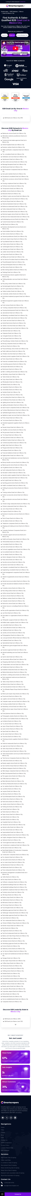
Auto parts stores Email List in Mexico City (13, 859)
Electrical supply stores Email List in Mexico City (15, 214)
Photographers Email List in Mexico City (13, 635)
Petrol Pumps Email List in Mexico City (12, 518)
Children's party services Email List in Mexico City (15, 196)
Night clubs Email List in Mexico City (12, 445)
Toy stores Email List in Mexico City (11, 723)
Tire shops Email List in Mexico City (11, 435)
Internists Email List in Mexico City (11, 330)
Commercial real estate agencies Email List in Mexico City (14, 141)
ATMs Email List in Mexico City (10, 778)
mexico (21, 11)
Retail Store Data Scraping (8, 1170)
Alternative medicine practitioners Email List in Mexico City (14, 136)
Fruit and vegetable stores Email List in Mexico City (16, 549)
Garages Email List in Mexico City (11, 958)
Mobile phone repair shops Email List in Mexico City (15, 710)
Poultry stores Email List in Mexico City (12, 244)
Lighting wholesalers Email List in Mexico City (14, 405)
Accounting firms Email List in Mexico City (13, 397)
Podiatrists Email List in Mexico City (11, 640)
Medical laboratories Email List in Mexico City (14, 672)
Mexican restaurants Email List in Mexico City (14, 981)
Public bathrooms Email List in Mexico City (13, 351)
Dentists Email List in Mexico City (11, 973)
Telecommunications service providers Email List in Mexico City (16, 754)
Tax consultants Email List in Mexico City (13, 154)
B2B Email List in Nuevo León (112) (14, 1021)
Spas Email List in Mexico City (10, 731)
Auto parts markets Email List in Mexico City (14, 174)
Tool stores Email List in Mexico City (12, 420)
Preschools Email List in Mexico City (12, 696)
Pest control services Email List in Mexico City (14, 162)
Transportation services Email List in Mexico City (15, 664)
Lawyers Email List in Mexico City (11, 791)
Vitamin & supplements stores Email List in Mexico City (15, 577)
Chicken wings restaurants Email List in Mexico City (16, 503)
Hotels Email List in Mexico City (10, 817)
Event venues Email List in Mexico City (12, 305)
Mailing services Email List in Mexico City (13, 257)
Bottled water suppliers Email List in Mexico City (15, 622)
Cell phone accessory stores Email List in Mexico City (15, 180)
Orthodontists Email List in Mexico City (12, 541)
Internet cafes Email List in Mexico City (12, 827)
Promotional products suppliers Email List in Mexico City (14, 275)
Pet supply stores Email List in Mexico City (13, 776)
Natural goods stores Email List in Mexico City (14, 465)
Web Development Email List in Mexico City (14, 773)
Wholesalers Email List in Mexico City (12, 382)
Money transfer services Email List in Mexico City (15, 462)
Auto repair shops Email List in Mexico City (13, 960)
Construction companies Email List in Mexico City (15, 854)
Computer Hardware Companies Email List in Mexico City (14, 531)
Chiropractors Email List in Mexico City (12, 188)
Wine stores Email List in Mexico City (12, 267)
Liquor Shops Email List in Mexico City (12, 726)
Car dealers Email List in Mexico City (12, 554)
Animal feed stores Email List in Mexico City (14, 323)
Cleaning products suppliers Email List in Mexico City (15, 740)
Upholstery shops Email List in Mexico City (13, 374)
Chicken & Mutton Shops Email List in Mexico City (15, 923)
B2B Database (14, 11)
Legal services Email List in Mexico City (12, 746)
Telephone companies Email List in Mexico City (15, 523)
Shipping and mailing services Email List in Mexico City (15, 526)
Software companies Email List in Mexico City (14, 882)
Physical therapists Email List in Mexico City (14, 264)
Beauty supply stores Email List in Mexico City (14, 763)
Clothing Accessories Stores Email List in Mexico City (15, 489)
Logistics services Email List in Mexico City (13, 699)
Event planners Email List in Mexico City (13, 713)
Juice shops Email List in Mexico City (12, 509)
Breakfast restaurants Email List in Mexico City (14, 669)
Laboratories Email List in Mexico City (12, 313)
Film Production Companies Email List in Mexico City (15, 170)
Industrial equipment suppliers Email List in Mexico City (15, 423)
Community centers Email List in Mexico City (14, 294)
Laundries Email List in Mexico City (11, 788)
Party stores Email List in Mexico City (12, 559)
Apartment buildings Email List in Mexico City (14, 884)
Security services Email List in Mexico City (13, 562)
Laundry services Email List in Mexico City (13, 632)
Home (2, 1127)
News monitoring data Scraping (10, 1167)
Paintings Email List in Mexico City (11, 272)
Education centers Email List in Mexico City (13, 472)
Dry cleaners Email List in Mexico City (12, 857)
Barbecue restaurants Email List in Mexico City (14, 206)
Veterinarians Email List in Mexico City (12, 900)
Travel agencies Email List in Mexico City (13, 842)
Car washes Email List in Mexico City (12, 786)
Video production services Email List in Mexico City (15, 500)
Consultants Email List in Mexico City (12, 544)
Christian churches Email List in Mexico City (14, 353)
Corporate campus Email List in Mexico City (14, 991)
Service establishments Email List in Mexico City (15, 999)
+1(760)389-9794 (9, 1182)
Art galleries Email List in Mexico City (12, 467)
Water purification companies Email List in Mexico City (15, 150)
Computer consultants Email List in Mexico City (14, 567)
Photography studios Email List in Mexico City (14, 716)
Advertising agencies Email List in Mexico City (14, 943)
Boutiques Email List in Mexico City (11, 450)
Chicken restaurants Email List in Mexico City (14, 506)
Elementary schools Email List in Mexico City (14, 706)
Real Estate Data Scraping (8, 1157)
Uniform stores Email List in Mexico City (12, 593)
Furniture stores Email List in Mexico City (13, 892)
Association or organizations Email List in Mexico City (15, 616)
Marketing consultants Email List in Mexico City (14, 315)
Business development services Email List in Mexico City (14, 227)
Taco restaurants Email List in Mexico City (13, 920)
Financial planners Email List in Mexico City (13, 686)
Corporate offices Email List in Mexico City (13, 989)
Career (3, 1132)
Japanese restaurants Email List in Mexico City (14, 477)
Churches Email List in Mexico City (11, 736)
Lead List (4, 35)
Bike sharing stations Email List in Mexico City (14, 269)
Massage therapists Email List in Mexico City (14, 164)
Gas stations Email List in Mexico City (12, 521)
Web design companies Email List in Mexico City (15, 771)
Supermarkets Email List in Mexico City (12, 832)
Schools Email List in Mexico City (11, 976)
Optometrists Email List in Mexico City (12, 643)
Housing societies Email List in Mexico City (13, 704)
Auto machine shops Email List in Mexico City (14, 765)
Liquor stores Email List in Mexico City (12, 729)
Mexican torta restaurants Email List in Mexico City (15, 216)
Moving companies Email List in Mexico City (14, 343)
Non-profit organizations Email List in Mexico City (15, 610)
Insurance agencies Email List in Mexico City (14, 650)
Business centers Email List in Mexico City (13, 147)
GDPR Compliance (6, 1142)
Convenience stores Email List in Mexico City (14, 978)
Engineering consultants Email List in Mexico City (15, 570)
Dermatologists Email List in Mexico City (13, 286)
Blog (2, 1135)
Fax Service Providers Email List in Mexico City (15, 259)
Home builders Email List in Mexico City (12, 231)
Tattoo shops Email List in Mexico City (12, 681)
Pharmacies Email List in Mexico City (12, 965)
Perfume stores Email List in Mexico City (13, 186)
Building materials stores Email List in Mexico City (15, 835)
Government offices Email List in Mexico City (14, 659)
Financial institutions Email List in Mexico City (14, 453)
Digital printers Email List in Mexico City (12, 455)
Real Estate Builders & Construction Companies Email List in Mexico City (15, 851)
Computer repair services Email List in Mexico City (15, 701)
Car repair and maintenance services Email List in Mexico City (15, 459)
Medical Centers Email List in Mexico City (13, 440)
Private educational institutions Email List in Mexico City (16, 584)
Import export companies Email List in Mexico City (15, 407)
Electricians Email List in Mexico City (12, 369)
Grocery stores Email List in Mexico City (13, 968)
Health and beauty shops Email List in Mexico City (15, 539)
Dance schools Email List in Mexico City (13, 595)
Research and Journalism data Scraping (12, 1173)
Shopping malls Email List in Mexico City (13, 662)
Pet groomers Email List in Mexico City (12, 432)
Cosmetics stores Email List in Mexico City (13, 588)
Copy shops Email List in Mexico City (12, 379)
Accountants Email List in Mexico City (12, 552)
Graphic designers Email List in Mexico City (14, 837)
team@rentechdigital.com (11, 1185)
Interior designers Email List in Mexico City (13, 557)
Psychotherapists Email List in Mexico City (13, 796)
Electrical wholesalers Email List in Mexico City (14, 211)
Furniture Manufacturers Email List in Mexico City (15, 410)
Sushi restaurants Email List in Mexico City (13, 470)
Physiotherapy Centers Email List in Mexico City (15, 341)
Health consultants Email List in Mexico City (13, 485)
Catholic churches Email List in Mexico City (13, 325)
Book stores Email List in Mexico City (12, 546)
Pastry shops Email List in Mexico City (12, 394)
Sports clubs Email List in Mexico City (12, 657)
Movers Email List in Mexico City (11, 346)
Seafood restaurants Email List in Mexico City (14, 743)
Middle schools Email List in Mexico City (13, 191)
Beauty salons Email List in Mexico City (12, 986)
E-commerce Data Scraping (9, 1162)
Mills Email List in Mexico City (10, 224)
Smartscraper (4, 11)
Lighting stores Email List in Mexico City (12, 402)
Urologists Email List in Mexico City (11, 336)
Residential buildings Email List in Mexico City (14, 887)
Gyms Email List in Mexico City (10, 918)
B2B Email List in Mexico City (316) (14, 118)
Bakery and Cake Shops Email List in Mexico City (15, 935)
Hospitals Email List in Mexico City (11, 822)
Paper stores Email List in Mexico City (12, 814)
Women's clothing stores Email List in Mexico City (15, 674)
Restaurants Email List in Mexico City (12, 996)
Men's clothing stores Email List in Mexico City (14, 371)
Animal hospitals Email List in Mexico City (13, 144)
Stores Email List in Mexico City (10, 994)
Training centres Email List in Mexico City (13, 492)
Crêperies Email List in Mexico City (11, 333)
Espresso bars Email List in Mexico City (12, 564)
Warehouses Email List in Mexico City (12, 167)
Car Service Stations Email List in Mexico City (14, 951)
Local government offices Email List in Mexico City (15, 638)
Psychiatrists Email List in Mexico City (12, 241)
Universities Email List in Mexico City (12, 389)
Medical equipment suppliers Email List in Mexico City (15, 301)
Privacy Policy (5, 1145)
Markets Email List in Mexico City (11, 384)
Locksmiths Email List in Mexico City (11, 625)
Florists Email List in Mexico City (10, 809)
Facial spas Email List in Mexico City (12, 338)
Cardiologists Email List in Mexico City (12, 246)
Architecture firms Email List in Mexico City (13, 400)
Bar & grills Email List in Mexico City (11, 480)
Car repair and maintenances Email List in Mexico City (15, 954)
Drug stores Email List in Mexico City (12, 254)
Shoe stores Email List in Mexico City (12, 829)
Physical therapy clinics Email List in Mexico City (15, 348)
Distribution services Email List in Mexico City (14, 156)
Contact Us (22, 1)
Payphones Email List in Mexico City (12, 930)
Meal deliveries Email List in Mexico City (13, 781)
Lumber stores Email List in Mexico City (12, 251)
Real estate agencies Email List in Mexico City (14, 915)
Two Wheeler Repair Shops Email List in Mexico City (15, 690)
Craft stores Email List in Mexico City (12, 760)
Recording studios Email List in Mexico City (13, 590)
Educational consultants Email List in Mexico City (15, 176)
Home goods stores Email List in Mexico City (14, 751)
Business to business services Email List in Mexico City (15, 514)
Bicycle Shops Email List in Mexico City (12, 201)
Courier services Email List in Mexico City (13, 320)
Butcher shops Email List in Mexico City (12, 925)
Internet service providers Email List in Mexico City (16, 581)
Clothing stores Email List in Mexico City (13, 971)
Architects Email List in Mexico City (11, 721)
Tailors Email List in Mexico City (10, 377)
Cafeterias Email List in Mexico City (11, 630)
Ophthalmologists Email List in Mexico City (13, 412)
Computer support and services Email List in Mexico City (14, 535)
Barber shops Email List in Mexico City (12, 897)
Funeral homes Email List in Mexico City (13, 222)
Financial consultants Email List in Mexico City (14, 361)
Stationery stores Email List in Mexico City (13, 948)
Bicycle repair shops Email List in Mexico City (14, 239)
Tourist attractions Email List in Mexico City (13, 627)
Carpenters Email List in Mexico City (12, 387)
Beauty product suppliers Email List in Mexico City (15, 356)
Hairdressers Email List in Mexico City (12, 159)
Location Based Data (7, 1148)
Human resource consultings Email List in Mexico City (15, 607)
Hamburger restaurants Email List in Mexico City (15, 912)
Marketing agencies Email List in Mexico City (14, 910)
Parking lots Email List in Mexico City (12, 806)
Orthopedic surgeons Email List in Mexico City (14, 620)
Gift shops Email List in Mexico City (11, 895)
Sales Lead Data (6, 1160)
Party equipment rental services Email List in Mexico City (14, 678)
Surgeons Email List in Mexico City (11, 511)
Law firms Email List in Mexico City (11, 613)
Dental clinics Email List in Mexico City (12, 799)
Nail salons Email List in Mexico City (11, 847)
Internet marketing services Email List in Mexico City (15, 653)
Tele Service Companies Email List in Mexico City (15, 758)
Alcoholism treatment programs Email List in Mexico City (16, 297)
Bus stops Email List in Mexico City (11, 879)
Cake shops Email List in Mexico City (12, 748)
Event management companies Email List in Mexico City (16, 573)
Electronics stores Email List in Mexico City (13, 603)
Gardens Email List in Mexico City (11, 392)
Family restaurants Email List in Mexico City (13, 209)
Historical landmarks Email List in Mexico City (14, 204)
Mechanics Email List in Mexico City (11, 902)
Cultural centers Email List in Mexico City (13, 291)
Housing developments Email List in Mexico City (15, 310)
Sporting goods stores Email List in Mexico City (15, 483)
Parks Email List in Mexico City (10, 812)
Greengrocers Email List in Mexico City (12, 249)
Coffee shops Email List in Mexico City (12, 963)
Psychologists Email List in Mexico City (12, 907)
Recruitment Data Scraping (9, 1165)
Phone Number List (22, 35)
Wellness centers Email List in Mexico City (13, 598)
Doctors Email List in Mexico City (11, 946)
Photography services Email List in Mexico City (15, 198)
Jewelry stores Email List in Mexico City (13, 804)
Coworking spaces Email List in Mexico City (14, 364)
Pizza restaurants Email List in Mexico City (13, 870)
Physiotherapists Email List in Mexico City (13, 262)
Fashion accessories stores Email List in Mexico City (15, 495)
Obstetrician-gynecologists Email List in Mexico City (15, 646)
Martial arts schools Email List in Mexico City (14, 133)
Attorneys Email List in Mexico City (11, 794)
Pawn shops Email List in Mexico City (12, 359)
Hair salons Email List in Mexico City (11, 734)
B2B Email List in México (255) (13, 1019)
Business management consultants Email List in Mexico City (14, 873)
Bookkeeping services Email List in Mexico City (15, 219)
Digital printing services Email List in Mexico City (15, 328)
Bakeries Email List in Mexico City (11, 938)
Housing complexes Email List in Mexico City (14, 183)
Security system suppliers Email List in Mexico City (15, 475)
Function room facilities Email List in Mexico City (15, 718)
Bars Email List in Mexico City (10, 928)
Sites (2, 1137)
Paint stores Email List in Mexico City (12, 801)
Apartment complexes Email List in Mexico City (14, 889)
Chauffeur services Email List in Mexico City (14, 430)
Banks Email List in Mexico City (10, 819)
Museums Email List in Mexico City (11, 193)
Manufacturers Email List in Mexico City (12, 865)
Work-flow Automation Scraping (10, 1175)
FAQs (2, 1130)
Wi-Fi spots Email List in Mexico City (12, 288)
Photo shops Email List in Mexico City (12, 417)
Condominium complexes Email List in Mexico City (15, 845)
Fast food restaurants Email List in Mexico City (14, 933)
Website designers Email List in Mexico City (14, 768)
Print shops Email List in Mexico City (12, 905)
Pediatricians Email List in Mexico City (12, 667)
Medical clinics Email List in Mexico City (12, 684)
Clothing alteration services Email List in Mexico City (15, 280)
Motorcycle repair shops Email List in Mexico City (15, 693)
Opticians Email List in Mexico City (11, 840)
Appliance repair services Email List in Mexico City (16, 415)
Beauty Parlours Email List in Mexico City (13, 983)
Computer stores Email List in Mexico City (13, 601)
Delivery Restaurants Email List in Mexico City (14, 783)
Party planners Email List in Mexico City (12, 437)
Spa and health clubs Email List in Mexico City (14, 318)
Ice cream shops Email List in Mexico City (13, 862)
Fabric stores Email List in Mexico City (12, 234)
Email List (12, 35)
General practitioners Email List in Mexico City (14, 236)
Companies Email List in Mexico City (12, 1001)
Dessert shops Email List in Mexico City (12, 427)
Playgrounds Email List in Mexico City (12, 447)
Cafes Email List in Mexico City (10, 877)
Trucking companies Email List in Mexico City (14, 307)
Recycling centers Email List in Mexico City (13, 283)
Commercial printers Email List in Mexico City (14, 442)
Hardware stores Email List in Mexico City (13, 941)
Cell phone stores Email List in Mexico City (13, 824)
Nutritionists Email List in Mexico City (12, 867)
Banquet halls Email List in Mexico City (12, 366)
